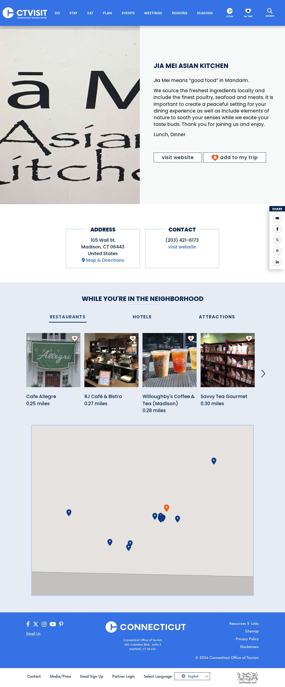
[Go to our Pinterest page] (61, 624)
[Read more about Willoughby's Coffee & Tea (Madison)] (169, 362)
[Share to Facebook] (277, 229)
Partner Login (123, 676)
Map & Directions (105, 260)
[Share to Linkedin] (277, 262)
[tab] (68, 317)
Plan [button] (107, 13)
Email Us (33, 633)
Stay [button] (73, 13)
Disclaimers (249, 646)
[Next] (263, 373)
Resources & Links (244, 623)
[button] (160, 519)
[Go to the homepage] (25, 12)
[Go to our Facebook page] (28, 624)
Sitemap (252, 631)
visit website (178, 157)
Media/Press (60, 676)
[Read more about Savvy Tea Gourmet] (228, 362)
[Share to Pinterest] (277, 251)
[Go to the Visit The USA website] (247, 677)
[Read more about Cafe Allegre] (53, 362)
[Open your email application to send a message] (277, 218)
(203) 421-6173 (182, 240)
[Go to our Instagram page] (44, 624)
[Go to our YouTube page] (53, 624)
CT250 (229, 16)
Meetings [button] (153, 13)
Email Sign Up (91, 676)
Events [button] (128, 13)
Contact (34, 676)
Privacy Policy (247, 639)
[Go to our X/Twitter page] (36, 624)
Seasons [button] (205, 13)
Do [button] (57, 13)
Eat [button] (90, 13)
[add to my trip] (75, 338)
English (192, 676)
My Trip (248, 16)
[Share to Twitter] (277, 240)
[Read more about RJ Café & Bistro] (111, 362)
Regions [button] (179, 13)
